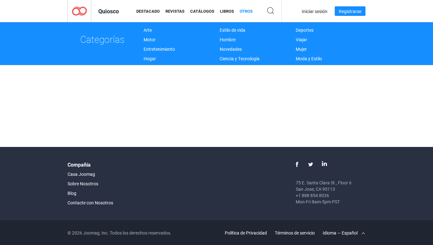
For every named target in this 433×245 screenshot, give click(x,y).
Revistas (174, 11)
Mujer (301, 49)
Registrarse (350, 11)
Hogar (150, 59)
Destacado (148, 11)
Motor (150, 39)
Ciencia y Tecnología (240, 59)
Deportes (304, 30)
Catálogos (202, 11)
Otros (246, 11)
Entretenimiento (159, 49)
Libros (227, 11)
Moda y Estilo (309, 59)
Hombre (228, 39)
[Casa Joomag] (79, 11)
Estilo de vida (232, 30)
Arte (148, 30)
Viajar (301, 39)
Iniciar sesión (314, 11)
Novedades (231, 49)
